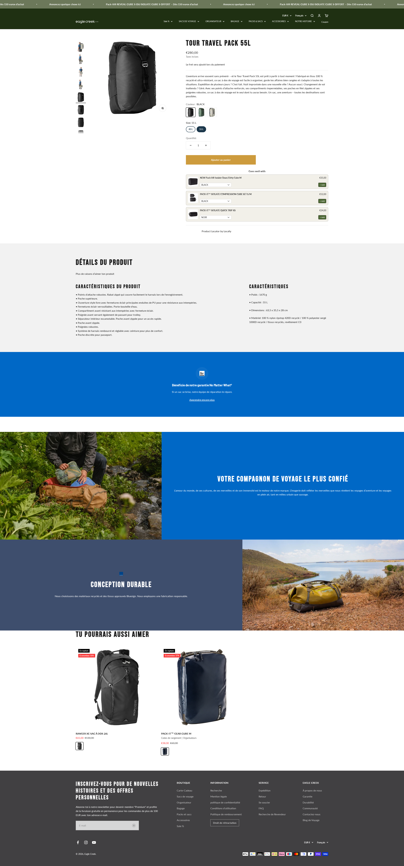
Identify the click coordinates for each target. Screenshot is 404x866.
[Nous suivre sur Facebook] (78, 842)
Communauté (310, 808)
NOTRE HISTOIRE (303, 21)
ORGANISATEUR (213, 21)
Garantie (307, 796)
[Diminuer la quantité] (190, 145)
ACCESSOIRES (279, 21)
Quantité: (191, 138)
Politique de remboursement (226, 814)
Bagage (181, 808)
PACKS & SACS (256, 21)
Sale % (166, 21)
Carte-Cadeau (184, 790)
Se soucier (264, 802)
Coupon (324, 22)
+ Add (322, 185)
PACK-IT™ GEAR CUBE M (176, 733)
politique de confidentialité (225, 802)
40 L (191, 129)
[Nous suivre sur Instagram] (86, 842)
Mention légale (218, 796)
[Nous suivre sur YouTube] (94, 842)
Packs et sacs (184, 814)
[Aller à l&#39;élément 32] (81, 122)
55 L (201, 129)
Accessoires (183, 820)
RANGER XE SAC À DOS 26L (92, 733)
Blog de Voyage (311, 820)
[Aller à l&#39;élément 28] (81, 72)
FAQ (261, 808)
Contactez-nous (311, 814)
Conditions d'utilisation (223, 808)
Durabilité (308, 802)
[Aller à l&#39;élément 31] (81, 110)
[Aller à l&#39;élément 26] (81, 47)
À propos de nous (312, 790)
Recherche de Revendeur (272, 814)
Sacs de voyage (185, 796)
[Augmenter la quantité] (206, 145)
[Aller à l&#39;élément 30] (81, 97)
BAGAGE (235, 21)
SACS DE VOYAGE (187, 21)
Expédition (264, 790)
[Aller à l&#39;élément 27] (81, 59)
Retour (262, 796)
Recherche (216, 790)
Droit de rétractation (224, 822)
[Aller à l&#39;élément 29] (81, 84)
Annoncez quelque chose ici (33, 4)
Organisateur (184, 802)
